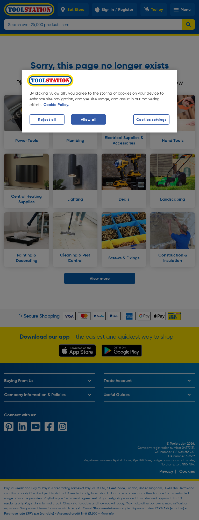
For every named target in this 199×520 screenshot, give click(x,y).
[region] (99, 101)
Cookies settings (151, 119)
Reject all (47, 119)
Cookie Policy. (56, 104)
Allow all (88, 119)
